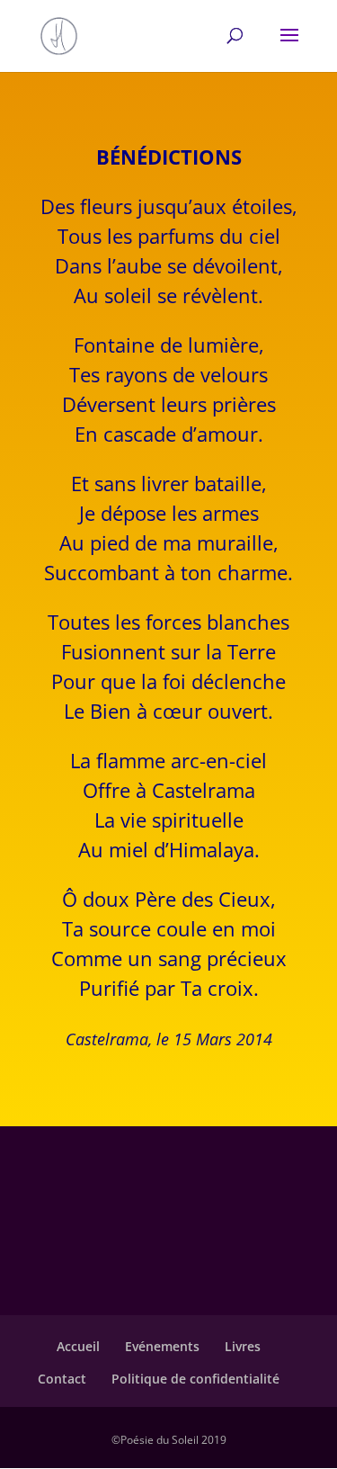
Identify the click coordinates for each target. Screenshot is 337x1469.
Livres (243, 1346)
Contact (62, 1378)
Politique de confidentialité (195, 1378)
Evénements (162, 1346)
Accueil (78, 1346)
